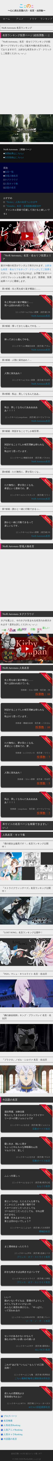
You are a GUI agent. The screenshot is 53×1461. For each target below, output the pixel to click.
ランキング (46, 18)
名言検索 (8, 1420)
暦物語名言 (44, 1231)
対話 (19, 629)
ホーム (6, 18)
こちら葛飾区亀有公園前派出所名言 (32, 1378)
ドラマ (33, 18)
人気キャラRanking (13, 1434)
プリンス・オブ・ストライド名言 (33, 1256)
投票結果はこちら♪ (14, 153)
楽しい (45, 627)
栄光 (39, 629)
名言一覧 (9, 171)
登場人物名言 (11, 175)
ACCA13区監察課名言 (39, 1406)
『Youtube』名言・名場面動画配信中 (23, 205)
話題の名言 (10, 187)
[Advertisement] (26, 83)
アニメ (20, 18)
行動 (33, 629)
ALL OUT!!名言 (42, 1349)
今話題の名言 (10, 1438)
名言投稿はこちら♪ (14, 157)
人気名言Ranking (12, 1425)
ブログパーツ (10, 1415)
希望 (24, 629)
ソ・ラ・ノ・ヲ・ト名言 (38, 1320)
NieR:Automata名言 (40, 315)
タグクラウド (11, 179)
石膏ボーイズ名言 (41, 1128)
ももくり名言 (43, 1186)
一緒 (3, 629)
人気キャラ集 (11, 183)
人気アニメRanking (13, 1429)
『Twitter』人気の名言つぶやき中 (21, 201)
